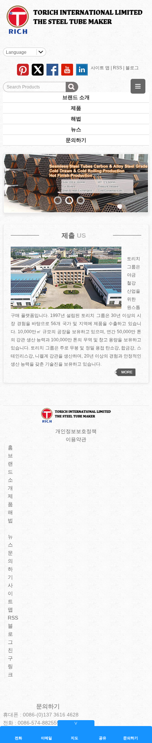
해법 (76, 119)
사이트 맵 (100, 67)
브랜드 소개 (76, 97)
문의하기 (76, 140)
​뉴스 (76, 129)
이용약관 (76, 439)
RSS (117, 67)
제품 (76, 108)
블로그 (132, 67)
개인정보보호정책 (76, 431)
